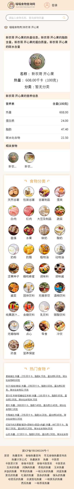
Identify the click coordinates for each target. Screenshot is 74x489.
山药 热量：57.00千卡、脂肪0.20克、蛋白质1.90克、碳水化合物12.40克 (37, 436)
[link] (15, 27)
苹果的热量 (26, 471)
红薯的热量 (27, 475)
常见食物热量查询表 (55, 455)
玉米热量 (59, 467)
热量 (45, 459)
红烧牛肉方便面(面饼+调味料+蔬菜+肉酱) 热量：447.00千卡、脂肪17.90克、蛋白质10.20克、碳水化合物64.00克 (37, 426)
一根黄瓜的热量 (54, 479)
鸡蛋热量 (62, 471)
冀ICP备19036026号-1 (35, 450)
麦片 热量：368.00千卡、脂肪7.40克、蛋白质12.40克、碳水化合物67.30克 (36, 407)
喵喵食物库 (15, 27)
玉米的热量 (13, 467)
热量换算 (35, 459)
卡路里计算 (11, 463)
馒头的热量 (59, 475)
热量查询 (17, 455)
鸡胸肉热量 (28, 467)
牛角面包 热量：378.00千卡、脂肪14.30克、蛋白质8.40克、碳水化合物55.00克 (36, 416)
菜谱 (6, 455)
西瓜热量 (26, 483)
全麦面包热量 (34, 479)
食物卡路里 (27, 463)
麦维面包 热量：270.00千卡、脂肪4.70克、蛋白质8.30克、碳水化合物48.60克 (36, 378)
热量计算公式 (19, 459)
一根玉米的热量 (44, 471)
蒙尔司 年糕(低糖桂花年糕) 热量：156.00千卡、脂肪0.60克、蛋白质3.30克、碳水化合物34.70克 (36, 397)
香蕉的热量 (44, 467)
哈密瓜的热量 (15, 479)
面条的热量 (43, 475)
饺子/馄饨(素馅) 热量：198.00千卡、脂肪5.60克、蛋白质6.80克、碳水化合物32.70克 (35, 387)
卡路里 (55, 459)
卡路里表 (60, 463)
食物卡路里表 (44, 463)
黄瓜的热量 (11, 475)
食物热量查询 (33, 455)
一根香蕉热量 (42, 483)
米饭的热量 (10, 471)
